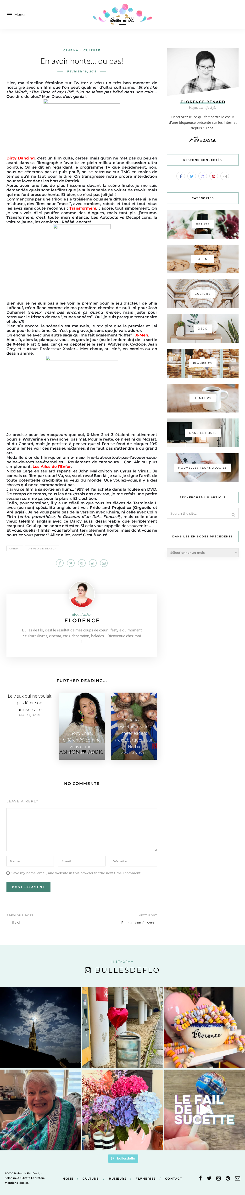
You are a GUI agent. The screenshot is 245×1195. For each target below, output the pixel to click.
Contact (173, 1178)
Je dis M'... (14, 922)
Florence (82, 620)
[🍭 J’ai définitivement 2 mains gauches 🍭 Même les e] (204, 1110)
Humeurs (118, 1178)
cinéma (15, 548)
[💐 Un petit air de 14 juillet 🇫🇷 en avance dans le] (122, 1110)
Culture (92, 50)
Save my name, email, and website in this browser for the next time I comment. (76, 873)
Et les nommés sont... (139, 922)
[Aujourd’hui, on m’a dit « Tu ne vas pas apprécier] (40, 1110)
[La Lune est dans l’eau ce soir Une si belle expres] (40, 1027)
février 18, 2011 (81, 71)
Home (68, 1178)
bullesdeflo (127, 970)
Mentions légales (16, 1182)
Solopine (11, 1178)
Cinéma (70, 50)
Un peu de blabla (42, 548)
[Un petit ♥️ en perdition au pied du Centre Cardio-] (122, 1027)
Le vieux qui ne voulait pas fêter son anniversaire (29, 702)
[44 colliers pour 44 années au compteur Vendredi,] (204, 1027)
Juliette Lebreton (32, 1178)
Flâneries (146, 1178)
